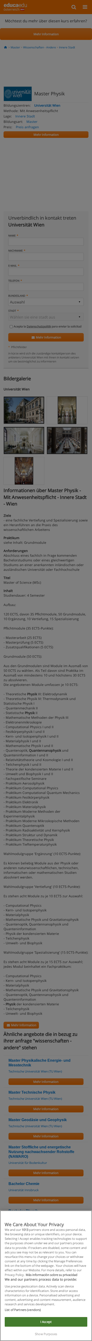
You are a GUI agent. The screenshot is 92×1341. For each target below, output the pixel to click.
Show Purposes (46, 1334)
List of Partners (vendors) (23, 1310)
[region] (46, 1275)
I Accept (46, 1322)
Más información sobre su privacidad (51, 1275)
